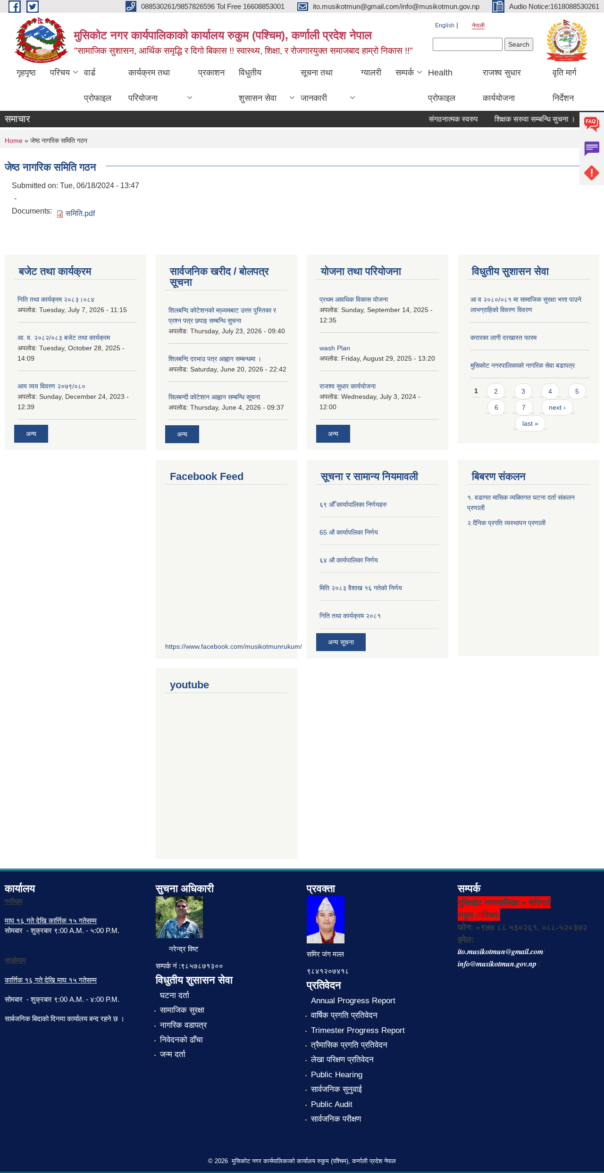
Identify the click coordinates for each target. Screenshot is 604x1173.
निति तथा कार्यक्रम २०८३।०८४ (55, 299)
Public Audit (331, 1104)
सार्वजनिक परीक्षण (336, 1119)
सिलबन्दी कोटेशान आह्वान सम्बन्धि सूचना (214, 397)
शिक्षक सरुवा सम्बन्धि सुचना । (526, 119)
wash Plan (334, 348)
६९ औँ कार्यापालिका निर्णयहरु (353, 504)
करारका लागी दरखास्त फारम (503, 337)
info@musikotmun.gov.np (497, 963)
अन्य (31, 434)
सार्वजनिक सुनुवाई (336, 1089)
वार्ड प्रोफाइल (97, 85)
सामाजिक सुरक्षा (182, 1010)
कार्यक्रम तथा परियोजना (149, 85)
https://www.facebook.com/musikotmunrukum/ (233, 646)
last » (530, 423)
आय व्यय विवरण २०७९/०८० (51, 386)
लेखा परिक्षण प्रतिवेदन (342, 1059)
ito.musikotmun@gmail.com (500, 951)
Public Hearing (336, 1074)
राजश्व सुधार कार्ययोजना (502, 85)
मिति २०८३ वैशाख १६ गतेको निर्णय (360, 588)
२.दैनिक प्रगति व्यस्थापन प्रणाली (506, 523)
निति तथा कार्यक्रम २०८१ (350, 616)
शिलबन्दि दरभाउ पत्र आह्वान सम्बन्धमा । (214, 359)
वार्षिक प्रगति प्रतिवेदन (344, 1015)
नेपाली (478, 25)
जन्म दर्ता (172, 1054)
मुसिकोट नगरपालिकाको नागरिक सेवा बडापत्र (522, 365)
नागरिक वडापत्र (183, 1025)
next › (557, 407)
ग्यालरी (371, 72)
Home (14, 140)
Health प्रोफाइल (441, 85)
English (444, 25)
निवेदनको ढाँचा (181, 1039)
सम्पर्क (404, 72)
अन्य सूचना (341, 642)
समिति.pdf (80, 213)
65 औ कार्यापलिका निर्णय (348, 532)
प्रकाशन (211, 72)
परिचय (60, 72)
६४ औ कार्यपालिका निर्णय (348, 560)
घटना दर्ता (174, 995)
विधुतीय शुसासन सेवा (258, 85)
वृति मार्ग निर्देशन (564, 85)
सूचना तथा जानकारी (317, 85)
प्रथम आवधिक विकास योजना (353, 299)
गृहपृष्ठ (26, 72)
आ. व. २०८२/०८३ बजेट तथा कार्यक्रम (63, 337)
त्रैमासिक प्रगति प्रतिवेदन (349, 1045)
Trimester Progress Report (358, 1030)
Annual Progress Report (353, 1000)
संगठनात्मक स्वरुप (445, 119)
